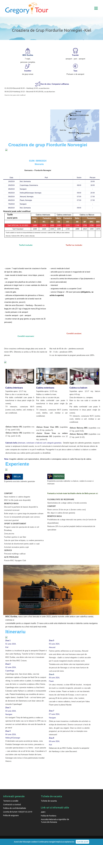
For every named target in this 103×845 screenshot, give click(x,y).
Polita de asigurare (11, 815)
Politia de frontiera (48, 816)
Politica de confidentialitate (14, 808)
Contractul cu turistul (12, 804)
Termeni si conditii (10, 801)
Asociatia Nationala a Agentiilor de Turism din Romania (55, 820)
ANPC (43, 812)
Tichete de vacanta (49, 801)
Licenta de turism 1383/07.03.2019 (17, 812)
